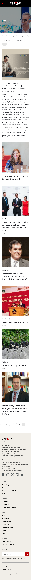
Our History (5, 485)
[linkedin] (17, 474)
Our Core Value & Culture (10, 491)
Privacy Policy (23, 558)
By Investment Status (9, 508)
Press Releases (6, 521)
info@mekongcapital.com (14, 456)
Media (4, 512)
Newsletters (5, 518)
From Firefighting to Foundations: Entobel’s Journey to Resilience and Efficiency (15, 86)
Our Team (5, 494)
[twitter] (12, 474)
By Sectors (5, 505)
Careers (4, 538)
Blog (3, 534)
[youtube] (22, 474)
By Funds (5, 502)
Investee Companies (8, 544)
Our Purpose (6, 488)
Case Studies (6, 524)
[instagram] (7, 474)
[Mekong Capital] (15, 3)
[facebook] (3, 474)
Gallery (4, 531)
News (3, 515)
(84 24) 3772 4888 (9, 468)
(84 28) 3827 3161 (9, 454)
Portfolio (4, 499)
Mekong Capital (7, 541)
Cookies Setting (6, 569)
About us (4, 482)
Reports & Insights (7, 527)
